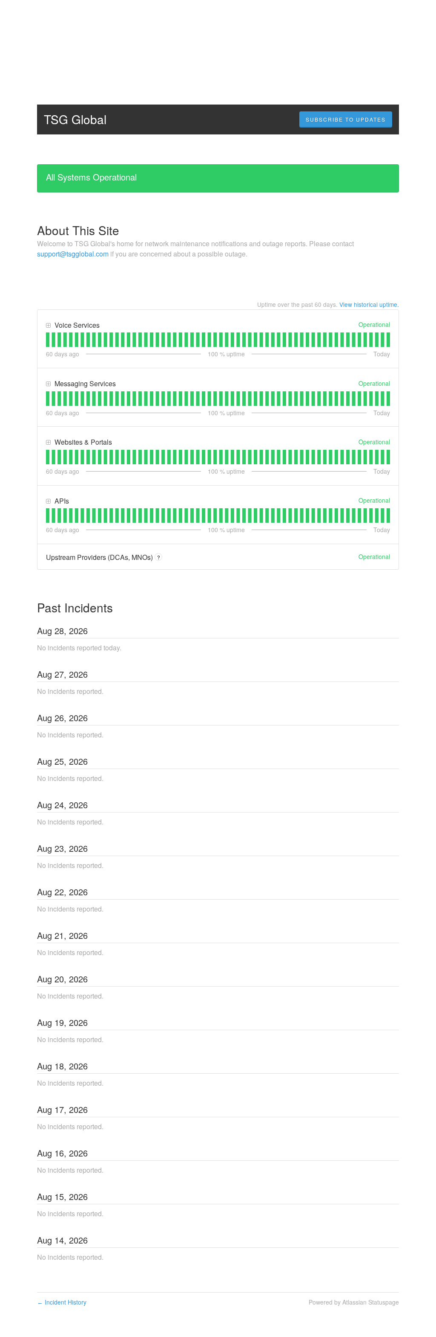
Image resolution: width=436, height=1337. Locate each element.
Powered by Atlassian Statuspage (354, 1302)
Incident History (61, 1302)
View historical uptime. (369, 304)
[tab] (47, 339)
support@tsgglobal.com (73, 254)
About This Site (78, 230)
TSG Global (75, 119)
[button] (345, 119)
